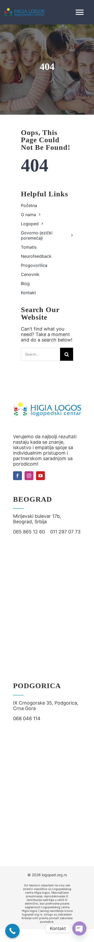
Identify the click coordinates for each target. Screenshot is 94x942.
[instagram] (29, 475)
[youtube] (40, 475)
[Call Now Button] (12, 931)
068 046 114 (26, 718)
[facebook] (17, 475)
